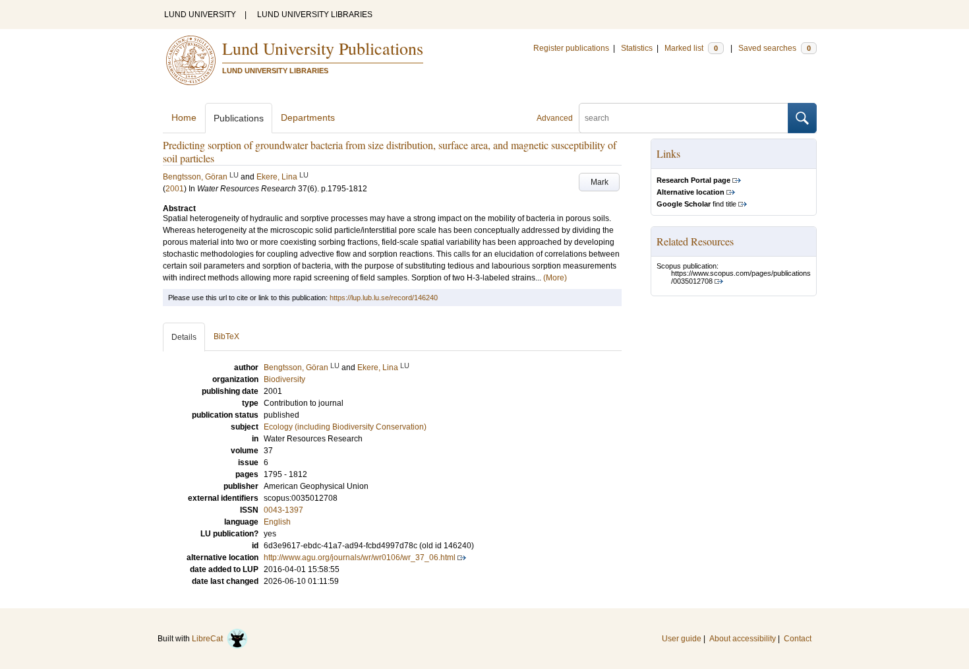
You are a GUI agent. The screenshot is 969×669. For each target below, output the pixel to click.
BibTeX (226, 336)
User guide (681, 638)
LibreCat (209, 638)
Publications (239, 118)
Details (183, 337)
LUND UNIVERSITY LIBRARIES (314, 14)
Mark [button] (599, 182)
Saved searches (774, 48)
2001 (174, 188)
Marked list (691, 48)
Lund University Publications (322, 48)
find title (696, 204)
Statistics (637, 48)
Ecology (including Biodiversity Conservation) (345, 426)
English (277, 521)
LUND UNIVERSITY (200, 14)
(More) (555, 277)
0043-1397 (283, 510)
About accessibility (742, 638)
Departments (308, 117)
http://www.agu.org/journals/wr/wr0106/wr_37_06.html (359, 557)
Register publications (571, 48)
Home (183, 117)
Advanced (555, 118)
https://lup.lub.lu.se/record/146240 (384, 298)
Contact (797, 638)
